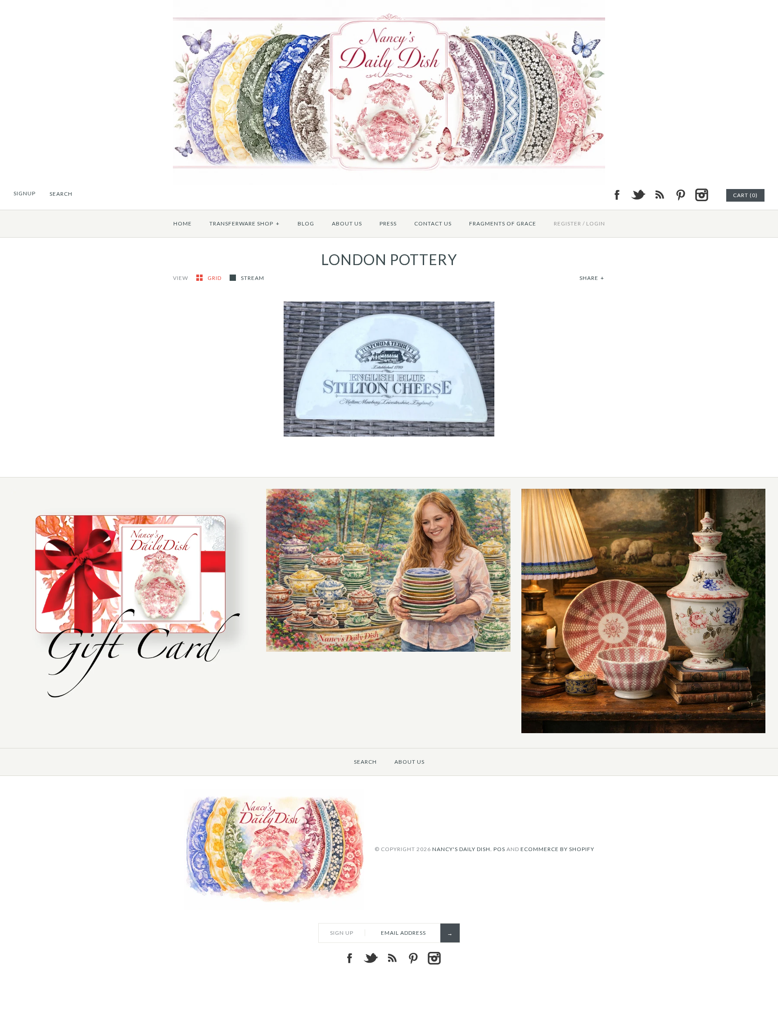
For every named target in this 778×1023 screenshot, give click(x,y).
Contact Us (433, 223)
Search (365, 761)
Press (388, 223)
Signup (25, 193)
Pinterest (680, 195)
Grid (215, 278)
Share (591, 278)
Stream (252, 278)
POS (499, 848)
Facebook (617, 195)
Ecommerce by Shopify (557, 848)
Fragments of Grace (502, 223)
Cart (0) (745, 195)
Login (595, 223)
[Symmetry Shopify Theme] (133, 704)
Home (182, 223)
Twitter (638, 195)
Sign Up (341, 932)
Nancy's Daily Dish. (462, 848)
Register (567, 223)
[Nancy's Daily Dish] (389, 5)
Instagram (701, 195)
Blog (306, 223)
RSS (659, 195)
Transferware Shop (244, 223)
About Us (347, 223)
